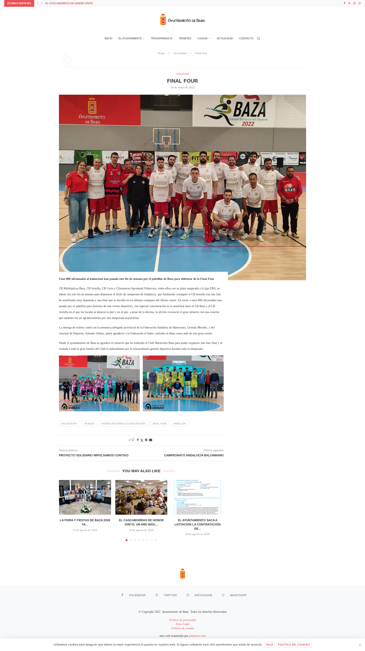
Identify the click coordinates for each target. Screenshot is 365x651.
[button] (37, 3)
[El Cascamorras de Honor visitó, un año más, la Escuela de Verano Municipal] (141, 497)
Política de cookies (182, 628)
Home (161, 53)
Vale (269, 644)
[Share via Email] (150, 440)
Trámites (185, 38)
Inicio (108, 38)
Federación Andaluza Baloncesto (123, 423)
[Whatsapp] (359, 3)
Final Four (159, 423)
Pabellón (180, 423)
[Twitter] (349, 3)
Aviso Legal (182, 624)
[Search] (258, 38)
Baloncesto (69, 423)
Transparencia (161, 38)
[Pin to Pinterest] (146, 440)
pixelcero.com (197, 635)
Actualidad (225, 38)
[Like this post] (132, 440)
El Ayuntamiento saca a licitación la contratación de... (198, 524)
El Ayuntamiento (130, 38)
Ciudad (203, 38)
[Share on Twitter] (141, 440)
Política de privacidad (182, 620)
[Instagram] (354, 3)
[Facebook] (344, 3)
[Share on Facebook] (138, 440)
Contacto (246, 38)
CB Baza (89, 423)
